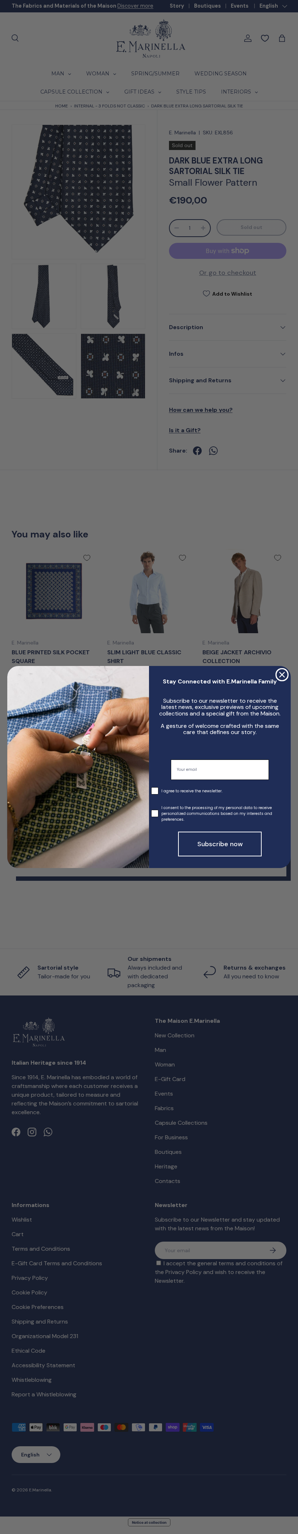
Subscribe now (220, 844)
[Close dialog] (282, 675)
